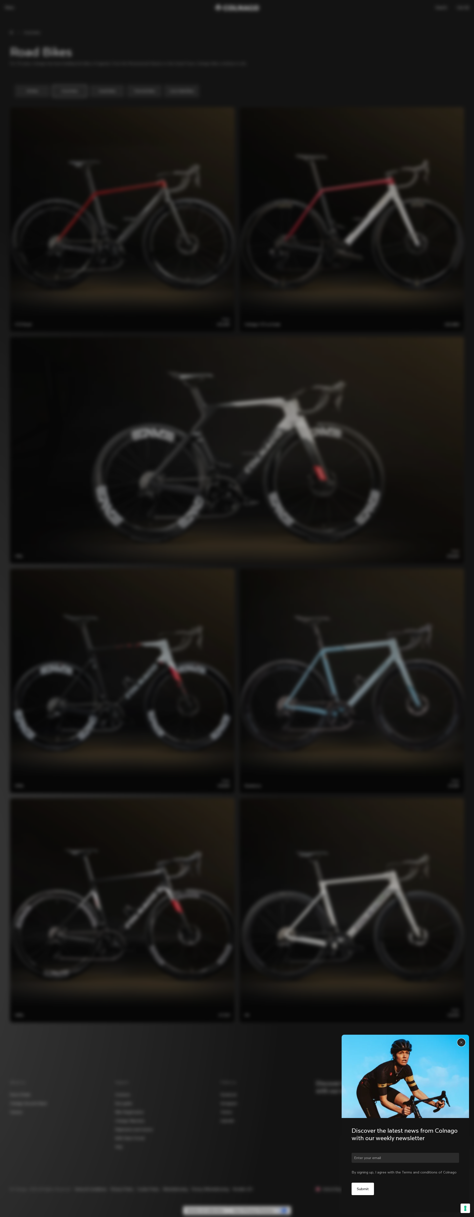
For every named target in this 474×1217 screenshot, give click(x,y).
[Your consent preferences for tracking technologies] (465, 1208)
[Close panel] (461, 1042)
